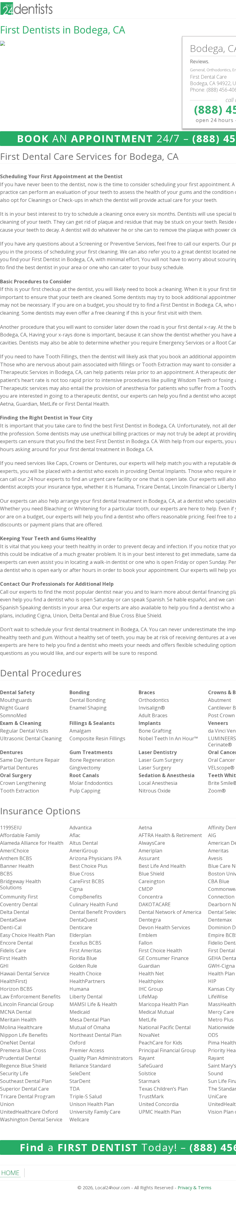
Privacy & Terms (194, 1187)
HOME (10, 1172)
